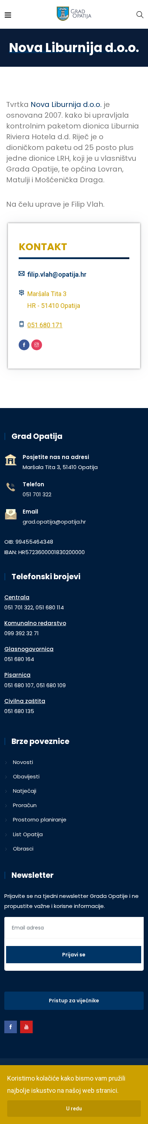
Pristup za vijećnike (74, 1000)
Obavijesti (26, 776)
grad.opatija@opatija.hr (54, 521)
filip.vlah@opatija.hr (57, 274)
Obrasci (23, 848)
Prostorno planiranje (39, 819)
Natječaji (24, 791)
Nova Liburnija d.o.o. (66, 104)
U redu (74, 1108)
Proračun (25, 805)
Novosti (23, 762)
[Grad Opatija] (74, 14)
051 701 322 (37, 494)
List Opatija (28, 834)
